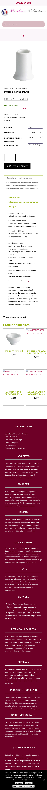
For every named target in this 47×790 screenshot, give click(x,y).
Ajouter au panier (17, 166)
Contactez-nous (11, 437)
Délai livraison (11, 145)
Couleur (8, 127)
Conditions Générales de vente (16, 434)
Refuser (29, 783)
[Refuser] (44, 780)
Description (14, 197)
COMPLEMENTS (9, 88)
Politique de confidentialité (23, 786)
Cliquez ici (30, 281)
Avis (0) (12, 206)
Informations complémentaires (23, 202)
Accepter (19, 783)
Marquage (9, 133)
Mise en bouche (21, 88)
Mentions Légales (11, 442)
